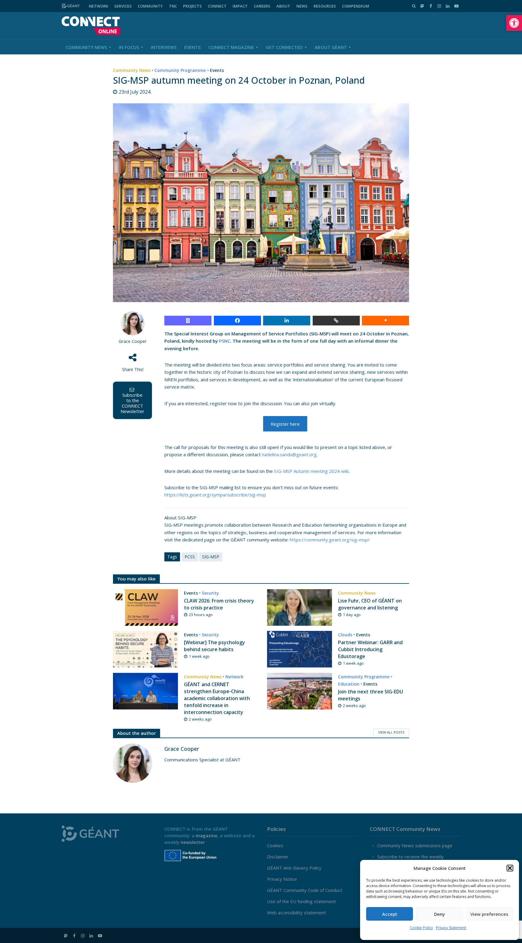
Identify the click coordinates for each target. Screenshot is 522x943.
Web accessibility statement (296, 912)
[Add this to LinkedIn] (286, 320)
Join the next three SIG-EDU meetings (370, 695)
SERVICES (123, 6)
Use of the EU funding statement (301, 901)
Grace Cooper (133, 341)
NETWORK (98, 6)
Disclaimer (277, 857)
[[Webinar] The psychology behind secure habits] (145, 648)
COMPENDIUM (355, 6)
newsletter (193, 842)
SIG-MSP (210, 557)
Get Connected (284, 47)
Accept (389, 914)
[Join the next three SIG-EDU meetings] (299, 691)
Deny (439, 914)
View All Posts (391, 732)
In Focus (129, 47)
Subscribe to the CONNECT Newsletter (132, 403)
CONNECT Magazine (231, 47)
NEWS (302, 6)
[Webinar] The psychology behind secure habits (214, 646)
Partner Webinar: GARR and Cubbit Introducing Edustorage (370, 649)
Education (348, 684)
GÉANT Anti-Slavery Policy (294, 868)
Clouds (345, 635)
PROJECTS (192, 6)
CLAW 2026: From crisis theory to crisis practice (219, 604)
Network (234, 677)
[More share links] (385, 320)
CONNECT (217, 6)
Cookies (275, 845)
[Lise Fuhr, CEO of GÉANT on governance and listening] (299, 607)
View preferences (489, 914)
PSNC (224, 341)
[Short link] (336, 320)
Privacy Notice (282, 879)
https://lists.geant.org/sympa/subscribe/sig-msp (215, 495)
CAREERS (262, 6)
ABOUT (283, 6)
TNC (173, 6)
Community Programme (180, 70)
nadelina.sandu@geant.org (289, 454)
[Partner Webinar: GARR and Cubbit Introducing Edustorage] (299, 648)
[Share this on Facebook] (237, 320)
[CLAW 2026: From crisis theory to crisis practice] (145, 607)
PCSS (190, 557)
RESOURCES (325, 6)
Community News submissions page (415, 845)
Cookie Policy (421, 927)
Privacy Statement (451, 927)
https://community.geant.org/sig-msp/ (330, 540)
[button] (514, 23)
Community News (86, 47)
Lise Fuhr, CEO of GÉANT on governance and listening (370, 604)
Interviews (163, 47)
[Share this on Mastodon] (187, 320)
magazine (207, 835)
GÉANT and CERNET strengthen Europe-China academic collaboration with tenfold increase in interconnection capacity (217, 698)
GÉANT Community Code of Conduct (304, 890)
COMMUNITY (150, 6)
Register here (285, 424)
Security (210, 593)
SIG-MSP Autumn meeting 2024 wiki (311, 471)
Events (192, 47)
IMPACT (240, 6)
